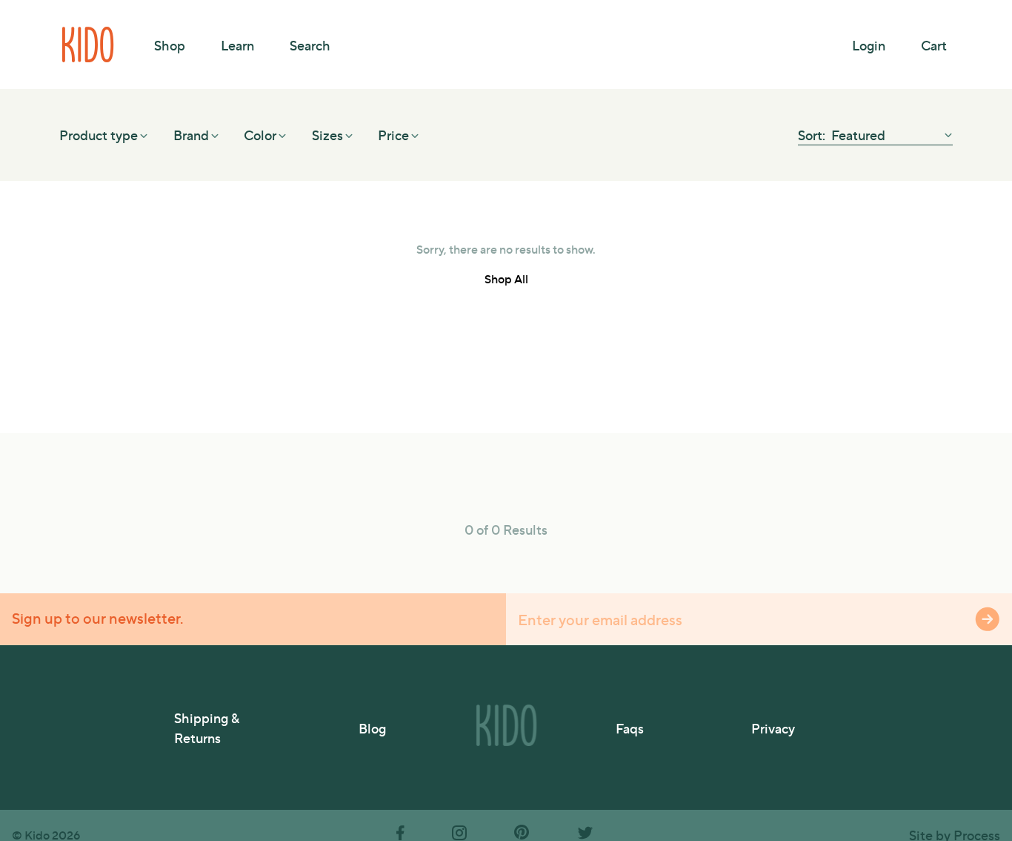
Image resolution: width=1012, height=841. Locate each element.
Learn (237, 44)
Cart (934, 44)
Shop (169, 44)
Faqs (630, 727)
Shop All (506, 278)
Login (868, 44)
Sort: (813, 134)
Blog (372, 727)
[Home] (89, 44)
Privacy (773, 727)
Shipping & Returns (206, 727)
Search (310, 44)
